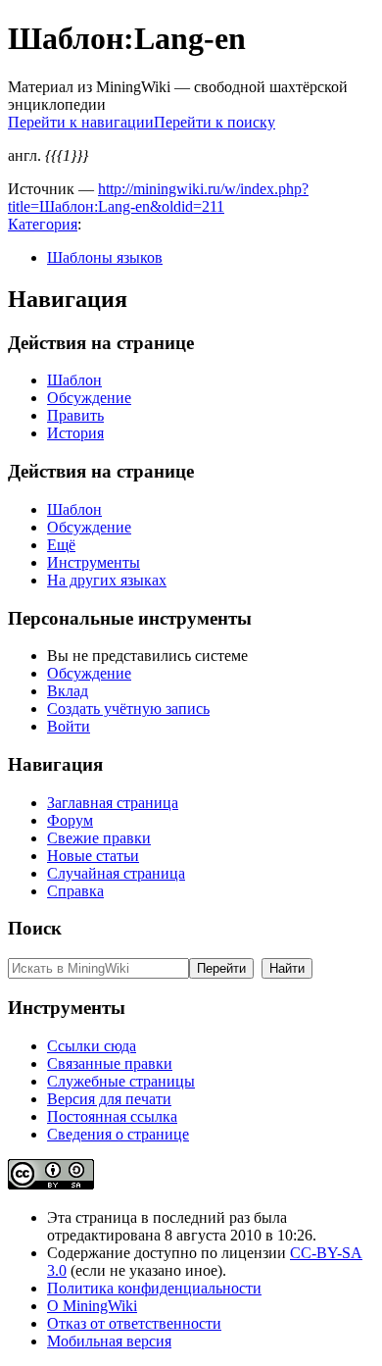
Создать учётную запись (128, 708)
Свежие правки (99, 838)
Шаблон (74, 380)
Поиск (35, 928)
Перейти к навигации (81, 122)
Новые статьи (93, 855)
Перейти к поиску (214, 122)
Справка (75, 891)
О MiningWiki (92, 1305)
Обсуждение (89, 397)
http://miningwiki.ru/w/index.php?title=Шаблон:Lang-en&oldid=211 (158, 197)
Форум (70, 820)
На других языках (107, 580)
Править (75, 415)
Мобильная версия (109, 1341)
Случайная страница (116, 873)
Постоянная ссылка (112, 1116)
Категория (42, 224)
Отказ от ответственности (134, 1323)
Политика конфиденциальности (154, 1288)
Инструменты (93, 562)
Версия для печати (109, 1098)
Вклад (67, 691)
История (75, 433)
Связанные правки (109, 1063)
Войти (68, 726)
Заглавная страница (112, 802)
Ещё (61, 544)
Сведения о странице (118, 1134)
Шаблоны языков (105, 257)
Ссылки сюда (91, 1045)
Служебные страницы (121, 1081)
